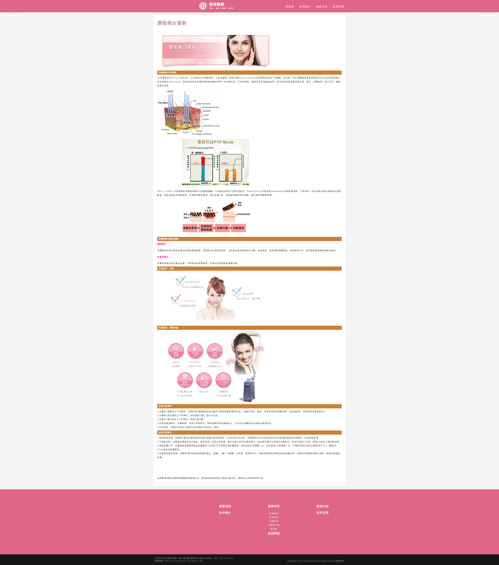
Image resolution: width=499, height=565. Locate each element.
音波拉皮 (273, 513)
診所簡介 (305, 6)
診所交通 (338, 6)
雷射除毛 (273, 517)
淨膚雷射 (273, 521)
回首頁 (290, 6)
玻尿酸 (273, 529)
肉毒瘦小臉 (274, 525)
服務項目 (321, 6)
